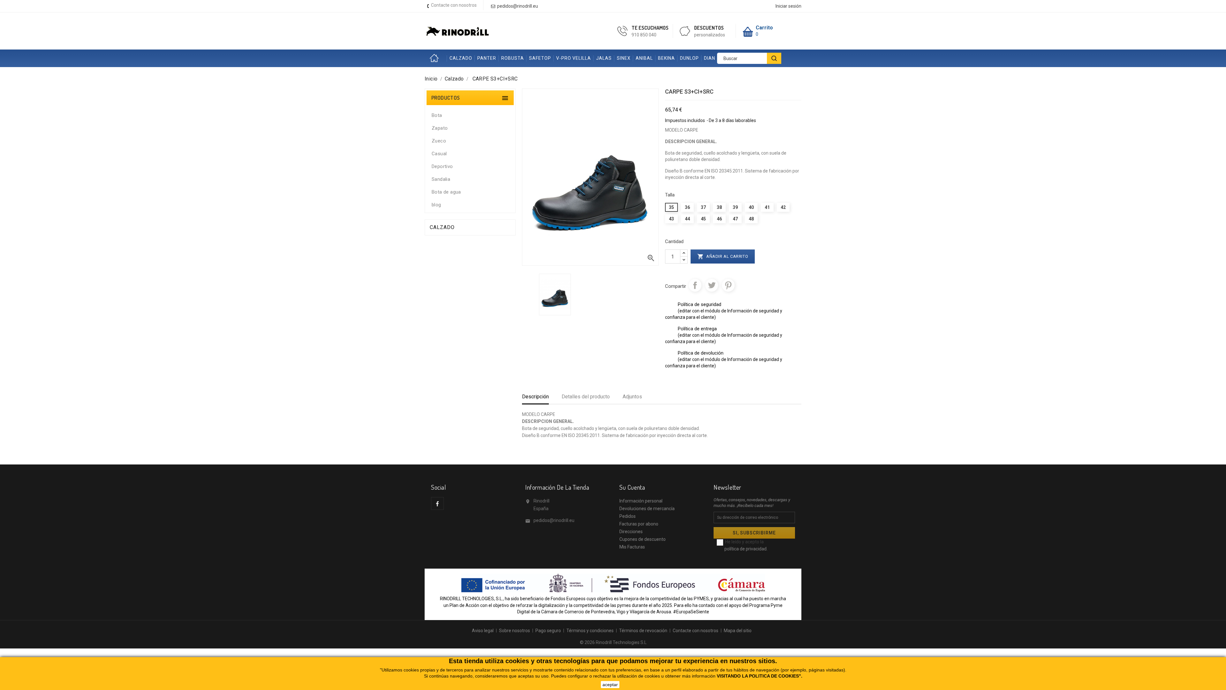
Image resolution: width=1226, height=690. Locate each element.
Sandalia (441, 179)
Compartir (695, 285)
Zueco (439, 141)
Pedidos (627, 516)
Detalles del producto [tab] (586, 397)
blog (436, 205)
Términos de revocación (643, 630)
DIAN (709, 58)
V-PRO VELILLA (573, 58)
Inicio (436, 58)
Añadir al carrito (722, 256)
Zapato (440, 128)
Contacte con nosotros (454, 5)
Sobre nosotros (514, 630)
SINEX (624, 58)
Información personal (640, 500)
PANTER (486, 58)
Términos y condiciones (590, 630)
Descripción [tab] (535, 397)
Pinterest (728, 285)
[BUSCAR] (774, 58)
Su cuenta (632, 487)
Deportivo (442, 166)
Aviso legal (483, 630)
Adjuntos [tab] (632, 397)
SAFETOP (540, 58)
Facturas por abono (638, 523)
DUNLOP (689, 58)
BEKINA (666, 58)
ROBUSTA (512, 58)
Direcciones (631, 531)
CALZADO (461, 58)
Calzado (442, 227)
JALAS (604, 58)
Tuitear (711, 285)
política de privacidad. (746, 548)
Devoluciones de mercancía (647, 508)
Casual (439, 154)
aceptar (610, 684)
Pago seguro (548, 630)
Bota (437, 115)
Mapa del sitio (738, 630)
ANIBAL (644, 58)
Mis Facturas (632, 546)
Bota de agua (446, 192)
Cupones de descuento (642, 539)
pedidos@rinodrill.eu (554, 520)
